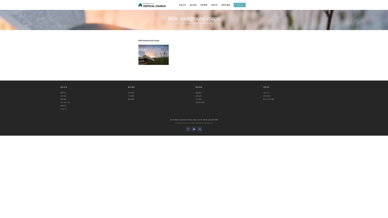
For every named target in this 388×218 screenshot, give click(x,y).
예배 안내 (63, 105)
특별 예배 (131, 99)
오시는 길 (63, 109)
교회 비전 (63, 96)
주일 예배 (131, 93)
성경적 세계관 (200, 102)
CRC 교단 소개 (65, 102)
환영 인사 (63, 93)
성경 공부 (199, 96)
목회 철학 (63, 99)
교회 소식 (266, 93)
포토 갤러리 (267, 96)
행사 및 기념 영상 (268, 99)
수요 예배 (131, 96)
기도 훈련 (199, 99)
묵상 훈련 (199, 93)
